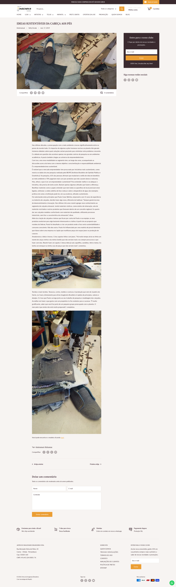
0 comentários (109, 93)
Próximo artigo (94, 464)
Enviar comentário (42, 514)
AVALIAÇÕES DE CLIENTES (109, 561)
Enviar (141, 58)
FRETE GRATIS (74, 15)
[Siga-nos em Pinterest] (132, 79)
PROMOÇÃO (103, 15)
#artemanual (21, 28)
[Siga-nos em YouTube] (136, 79)
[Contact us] (171, 582)
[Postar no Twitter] (39, 92)
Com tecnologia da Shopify (24, 579)
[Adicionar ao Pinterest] (35, 92)
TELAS (49, 15)
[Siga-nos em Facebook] (125, 79)
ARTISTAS (37, 15)
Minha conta (133, 10)
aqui (62, 437)
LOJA (26, 15)
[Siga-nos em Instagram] (129, 79)
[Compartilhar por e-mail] (43, 92)
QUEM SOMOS (117, 15)
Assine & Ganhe (152, 2)
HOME (19, 15)
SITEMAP (103, 568)
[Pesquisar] (121, 9)
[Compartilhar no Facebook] (31, 92)
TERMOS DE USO (106, 555)
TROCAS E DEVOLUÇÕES (109, 552)
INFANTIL (60, 15)
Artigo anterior (38, 464)
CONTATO (103, 558)
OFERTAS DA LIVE (89, 15)
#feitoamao (48, 447)
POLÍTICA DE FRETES (107, 565)
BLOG (128, 15)
